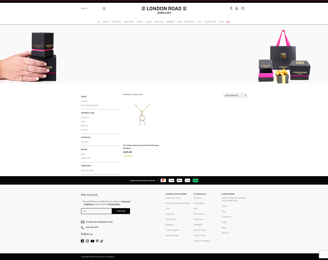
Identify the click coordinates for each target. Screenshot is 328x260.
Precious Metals (172, 230)
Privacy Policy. (114, 204)
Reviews (225, 233)
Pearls (140, 22)
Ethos (224, 222)
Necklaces (159, 22)
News (224, 227)
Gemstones (129, 22)
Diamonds (116, 22)
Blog (224, 211)
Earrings (170, 22)
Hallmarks (170, 225)
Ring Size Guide (172, 235)
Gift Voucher (199, 214)
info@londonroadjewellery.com (99, 222)
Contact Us (227, 217)
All (99, 22)
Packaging (198, 225)
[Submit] (103, 8)
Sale (228, 22)
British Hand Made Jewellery (177, 203)
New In (106, 22)
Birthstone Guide (173, 198)
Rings (179, 22)
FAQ (195, 208)
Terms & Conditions (202, 241)
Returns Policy (200, 230)
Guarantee (198, 219)
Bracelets (189, 22)
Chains (148, 22)
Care (168, 208)
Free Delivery (199, 203)
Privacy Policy (199, 235)
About (224, 206)
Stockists (198, 198)
